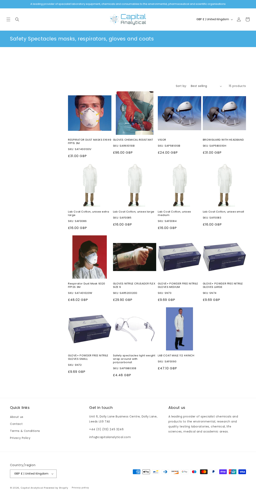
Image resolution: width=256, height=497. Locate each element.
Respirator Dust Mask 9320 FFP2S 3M (86, 285)
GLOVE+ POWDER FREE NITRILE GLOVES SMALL (88, 357)
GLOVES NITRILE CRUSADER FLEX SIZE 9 (134, 285)
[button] (8, 19)
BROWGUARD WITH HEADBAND (223, 140)
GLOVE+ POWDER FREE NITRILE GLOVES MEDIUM (178, 285)
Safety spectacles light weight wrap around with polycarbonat (134, 359)
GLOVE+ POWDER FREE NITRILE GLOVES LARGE (223, 285)
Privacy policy (80, 487)
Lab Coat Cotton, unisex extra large (88, 213)
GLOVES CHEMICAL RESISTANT (133, 140)
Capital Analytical (32, 487)
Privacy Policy (20, 438)
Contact (16, 424)
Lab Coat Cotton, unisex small (223, 212)
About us (16, 417)
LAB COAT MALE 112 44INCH (176, 355)
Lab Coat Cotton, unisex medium (174, 213)
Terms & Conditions (25, 431)
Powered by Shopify (56, 487)
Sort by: (181, 86)
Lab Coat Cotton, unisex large (133, 212)
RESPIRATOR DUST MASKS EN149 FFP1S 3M (89, 141)
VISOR (162, 140)
